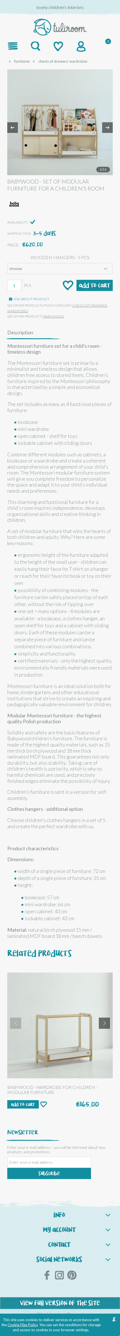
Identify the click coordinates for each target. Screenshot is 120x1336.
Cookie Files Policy (23, 1325)
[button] (13, 45)
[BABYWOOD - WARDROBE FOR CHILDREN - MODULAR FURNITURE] (60, 1025)
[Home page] (60, 26)
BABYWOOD (54, 316)
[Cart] (104, 46)
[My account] (81, 46)
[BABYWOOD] (14, 204)
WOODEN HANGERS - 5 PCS (60, 257)
